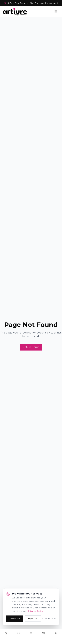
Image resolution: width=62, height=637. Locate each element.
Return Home (31, 347)
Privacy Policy (35, 611)
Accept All (15, 618)
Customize (47, 618)
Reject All (32, 618)
